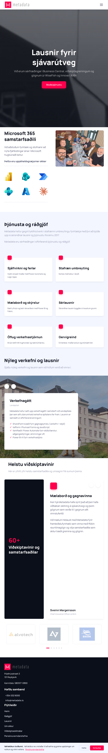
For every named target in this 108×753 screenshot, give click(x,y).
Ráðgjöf (8, 716)
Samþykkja (97, 748)
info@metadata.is (14, 700)
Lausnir (8, 721)
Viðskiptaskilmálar (13, 731)
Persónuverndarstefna (16, 736)
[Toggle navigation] (101, 4)
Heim (6, 711)
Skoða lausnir (54, 70)
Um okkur (9, 726)
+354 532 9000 (12, 695)
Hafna (84, 748)
